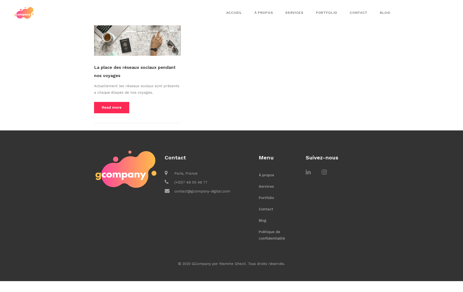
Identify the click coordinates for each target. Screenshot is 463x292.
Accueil (234, 12)
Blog (385, 12)
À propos (263, 12)
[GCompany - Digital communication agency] (24, 12)
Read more (112, 107)
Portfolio (326, 12)
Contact (359, 12)
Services (294, 12)
